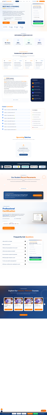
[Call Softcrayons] (1, 411)
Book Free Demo (30, 413)
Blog (29, 1)
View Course (8, 309)
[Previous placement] (4, 185)
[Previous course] (2, 304)
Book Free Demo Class (38, 21)
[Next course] (44, 304)
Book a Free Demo (42, 1)
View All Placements (23, 188)
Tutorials (27, 1)
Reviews (24, 1)
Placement (21, 1)
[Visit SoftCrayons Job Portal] (1, 409)
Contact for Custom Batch (23, 154)
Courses (17, 1)
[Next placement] (42, 185)
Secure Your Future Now (8, 228)
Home (14, 1)
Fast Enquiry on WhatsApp (38, 23)
